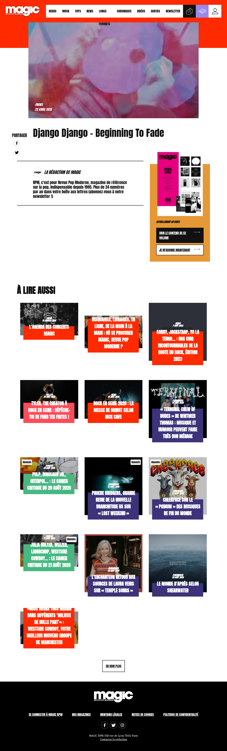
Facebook (17, 143)
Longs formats (104, 13)
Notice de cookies (143, 714)
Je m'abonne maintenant (174, 250)
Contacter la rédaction (113, 739)
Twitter (17, 152)
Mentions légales (111, 714)
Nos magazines (81, 714)
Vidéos (141, 11)
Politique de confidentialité (180, 714)
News (90, 11)
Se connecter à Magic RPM (45, 714)
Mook (65, 11)
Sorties (155, 11)
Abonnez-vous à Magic (202, 11)
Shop (189, 11)
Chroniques (124, 11)
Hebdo (52, 11)
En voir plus (113, 666)
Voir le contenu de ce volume (172, 235)
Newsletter (173, 11)
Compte (215, 11)
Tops (78, 11)
